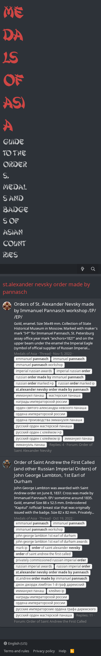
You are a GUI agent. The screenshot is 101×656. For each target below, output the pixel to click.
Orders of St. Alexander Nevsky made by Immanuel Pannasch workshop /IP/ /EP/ (55, 310)
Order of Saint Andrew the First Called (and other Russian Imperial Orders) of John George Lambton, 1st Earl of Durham (55, 471)
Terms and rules (16, 650)
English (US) (17, 643)
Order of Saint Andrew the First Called (56, 621)
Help (62, 650)
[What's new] (82, 269)
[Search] (93, 269)
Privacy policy (44, 650)
